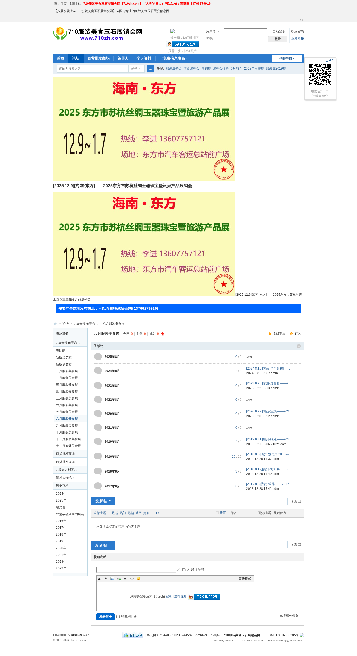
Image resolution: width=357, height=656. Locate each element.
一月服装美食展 (67, 371)
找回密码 (297, 31)
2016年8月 (112, 456)
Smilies (138, 578)
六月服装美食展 (67, 405)
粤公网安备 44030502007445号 (169, 635)
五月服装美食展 (67, 398)
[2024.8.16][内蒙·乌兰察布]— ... (268, 368)
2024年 (61, 494)
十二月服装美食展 (68, 446)
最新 (115, 513)
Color (105, 578)
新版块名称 (64, 357)
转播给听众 (129, 616)
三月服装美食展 (67, 385)
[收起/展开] (298, 346)
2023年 (61, 561)
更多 (146, 513)
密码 (209, 39)
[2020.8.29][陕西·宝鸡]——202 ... (269, 411)
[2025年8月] (98, 357)
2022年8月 (112, 399)
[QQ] (132, 635)
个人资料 (144, 58)
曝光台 (60, 507)
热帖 (131, 513)
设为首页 (60, 3)
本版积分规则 (289, 616)
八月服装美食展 (114, 323)
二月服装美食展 (67, 378)
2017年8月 (112, 486)
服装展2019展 (276, 68)
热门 (123, 513)
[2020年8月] (98, 413)
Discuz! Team (78, 639)
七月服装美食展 (67, 412)
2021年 (61, 555)
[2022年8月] (98, 399)
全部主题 (100, 513)
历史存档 (62, 485)
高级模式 (245, 578)
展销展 (206, 68)
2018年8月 (112, 471)
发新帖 (101, 501)
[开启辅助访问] (296, 20)
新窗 (223, 513)
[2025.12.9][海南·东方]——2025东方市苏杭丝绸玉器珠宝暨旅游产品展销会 (122, 185)
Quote (125, 578)
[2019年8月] (98, 441)
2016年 (61, 521)
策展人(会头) (65, 478)
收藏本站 (75, 3)
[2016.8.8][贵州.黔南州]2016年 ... (269, 454)
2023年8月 (112, 386)
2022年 (61, 568)
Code (132, 578)
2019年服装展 (254, 68)
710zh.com (278, 444)
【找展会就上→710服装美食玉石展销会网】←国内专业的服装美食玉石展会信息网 (111, 11)
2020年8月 (112, 414)
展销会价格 (221, 68)
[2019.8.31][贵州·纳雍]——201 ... (269, 439)
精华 (138, 513)
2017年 (61, 528)
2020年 (61, 548)
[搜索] (150, 68)
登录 (169, 596)
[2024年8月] (98, 370)
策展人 (123, 58)
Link (119, 578)
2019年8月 (112, 442)
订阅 (298, 333)
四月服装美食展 (67, 391)
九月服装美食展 (67, 425)
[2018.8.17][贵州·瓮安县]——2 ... (269, 469)
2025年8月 (112, 357)
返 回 (297, 501)
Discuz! (76, 635)
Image (112, 578)
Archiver (201, 635)
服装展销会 (174, 68)
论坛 (75, 58)
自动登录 (279, 31)
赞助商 (60, 351)
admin (273, 373)
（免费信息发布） (174, 58)
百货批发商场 (99, 58)
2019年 (61, 541)
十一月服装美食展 (68, 439)
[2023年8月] (98, 385)
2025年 (61, 500)
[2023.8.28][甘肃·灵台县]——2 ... (269, 383)
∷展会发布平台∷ (85, 323)
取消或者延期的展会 (70, 514)
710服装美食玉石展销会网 (55, 323)
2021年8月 (112, 427)
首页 (60, 58)
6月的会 (236, 68)
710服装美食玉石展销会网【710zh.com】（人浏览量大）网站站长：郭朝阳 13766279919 (147, 3)
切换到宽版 (301, 20)
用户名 (211, 31)
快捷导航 (286, 58)
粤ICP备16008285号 (284, 635)
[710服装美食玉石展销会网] (98, 33)
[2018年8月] (98, 471)
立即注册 (297, 39)
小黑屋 (215, 635)
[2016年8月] (98, 456)
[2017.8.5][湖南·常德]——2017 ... (269, 484)
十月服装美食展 (67, 432)
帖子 (134, 69)
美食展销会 (191, 68)
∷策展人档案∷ (66, 469)
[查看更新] (157, 513)
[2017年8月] (98, 486)
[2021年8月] (98, 427)
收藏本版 (279, 333)
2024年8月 (112, 371)
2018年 (61, 534)
